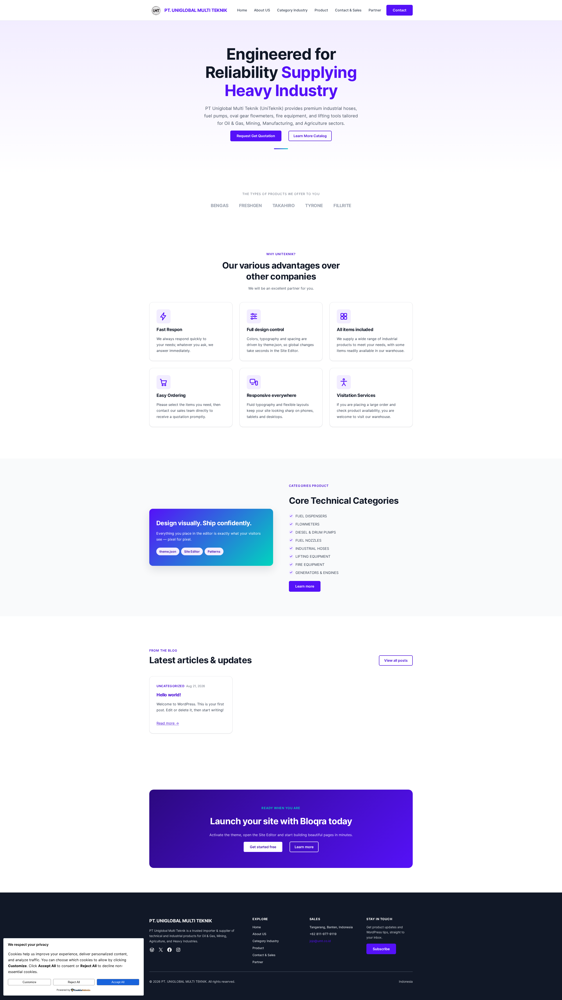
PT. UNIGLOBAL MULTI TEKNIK (195, 10)
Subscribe (381, 949)
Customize (29, 982)
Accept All (118, 982)
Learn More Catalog (310, 136)
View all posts (396, 660)
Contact (399, 10)
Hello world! (169, 694)
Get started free (263, 847)
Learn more (304, 586)
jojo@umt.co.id (320, 941)
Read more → (168, 723)
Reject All (74, 982)
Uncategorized (170, 686)
